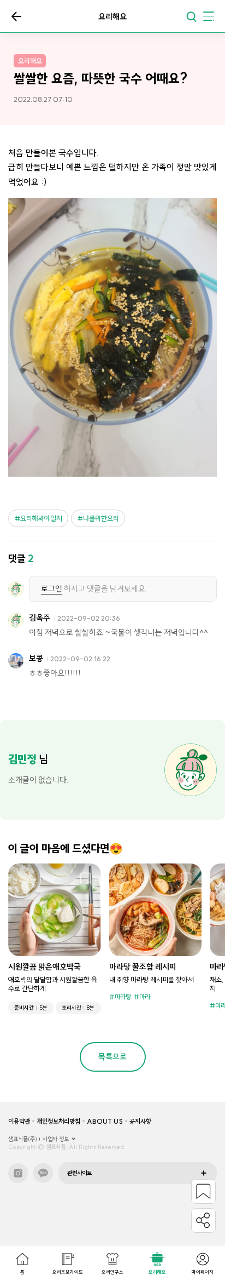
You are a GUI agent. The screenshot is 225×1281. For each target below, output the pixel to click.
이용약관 (19, 1121)
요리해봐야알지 (41, 518)
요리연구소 (112, 1272)
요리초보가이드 (67, 1272)
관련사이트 (79, 1173)
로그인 (51, 589)
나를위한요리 (101, 518)
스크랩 (85, 879)
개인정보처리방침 (58, 1121)
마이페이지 (203, 1272)
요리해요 (157, 1272)
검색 (191, 16)
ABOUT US (105, 1121)
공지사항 (140, 1121)
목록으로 (16, 16)
